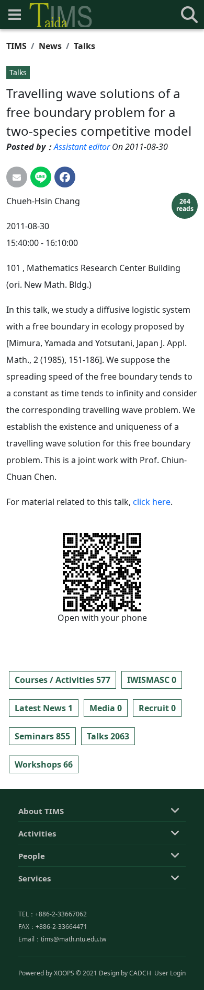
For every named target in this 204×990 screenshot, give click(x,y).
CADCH (140, 973)
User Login (170, 973)
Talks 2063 (108, 736)
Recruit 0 (157, 708)
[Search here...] (189, 14)
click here (152, 502)
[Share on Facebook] (64, 177)
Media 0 (105, 708)
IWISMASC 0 (151, 680)
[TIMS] (60, 15)
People (31, 856)
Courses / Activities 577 (62, 680)
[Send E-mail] (16, 177)
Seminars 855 (42, 736)
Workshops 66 (44, 764)
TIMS (16, 46)
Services (34, 878)
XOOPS (64, 973)
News (50, 46)
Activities (37, 833)
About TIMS (41, 811)
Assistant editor (82, 146)
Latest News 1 (44, 708)
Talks (84, 46)
